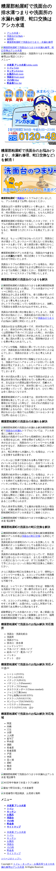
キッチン (11, 838)
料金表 (10, 850)
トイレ (10, 835)
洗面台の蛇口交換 (31, 536)
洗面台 (20, 198)
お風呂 (10, 841)
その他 (10, 847)
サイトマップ (14, 853)
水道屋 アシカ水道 (16, 832)
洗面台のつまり (46, 318)
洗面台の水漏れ (14, 430)
